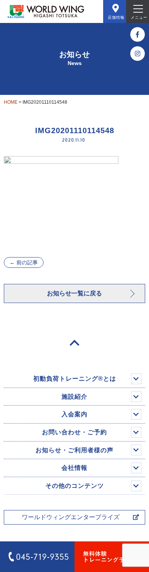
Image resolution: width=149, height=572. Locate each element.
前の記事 (24, 262)
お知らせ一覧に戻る (74, 293)
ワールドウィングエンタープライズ (71, 517)
